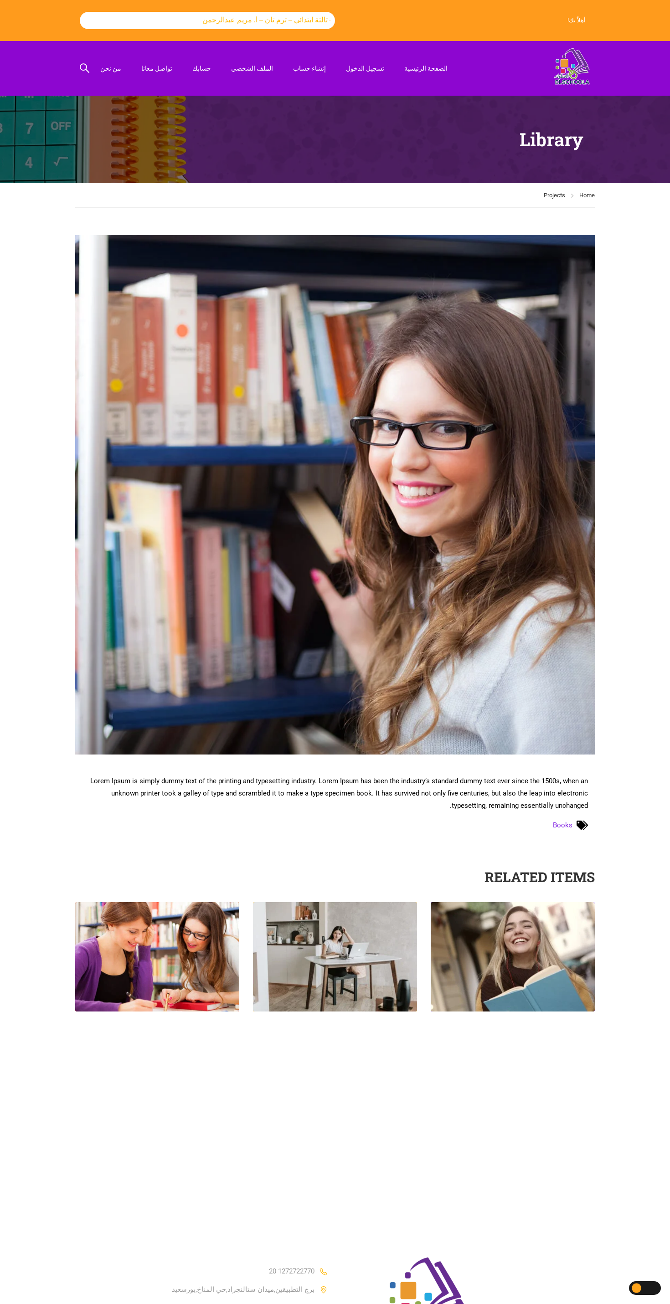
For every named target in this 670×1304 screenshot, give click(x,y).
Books (562, 825)
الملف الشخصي (252, 68)
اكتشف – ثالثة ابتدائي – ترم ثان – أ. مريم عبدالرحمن (245, 20)
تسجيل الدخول (365, 68)
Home (587, 195)
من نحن (110, 68)
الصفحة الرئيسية (426, 68)
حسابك (201, 68)
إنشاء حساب (309, 68)
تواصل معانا (156, 68)
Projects (554, 195)
